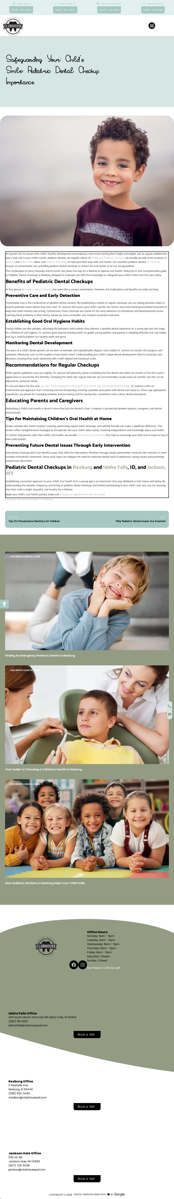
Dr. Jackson (153, 262)
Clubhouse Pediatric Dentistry (107, 258)
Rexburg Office (20, 1081)
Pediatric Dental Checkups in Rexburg (29, 499)
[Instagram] (82, 964)
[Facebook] (73, 964)
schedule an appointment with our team (81, 494)
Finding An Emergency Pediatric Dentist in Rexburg (40, 656)
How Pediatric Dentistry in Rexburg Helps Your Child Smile (45, 883)
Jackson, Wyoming (56, 262)
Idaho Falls (26, 262)
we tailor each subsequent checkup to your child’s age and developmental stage (85, 386)
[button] (4, 604)
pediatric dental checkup (37, 289)
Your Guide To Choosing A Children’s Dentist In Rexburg (43, 769)
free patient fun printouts (91, 435)
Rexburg (10, 262)
